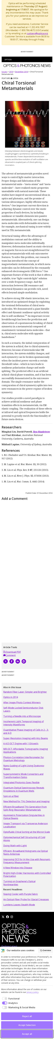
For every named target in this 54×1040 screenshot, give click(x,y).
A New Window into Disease (17, 867)
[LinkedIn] (18, 661)
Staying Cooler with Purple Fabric (20, 894)
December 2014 (21, 71)
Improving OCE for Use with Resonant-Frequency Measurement (27, 861)
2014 (11, 71)
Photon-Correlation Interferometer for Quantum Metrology (23, 759)
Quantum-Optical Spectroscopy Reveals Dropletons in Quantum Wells (23, 789)
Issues (4, 71)
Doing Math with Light (15, 845)
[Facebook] (11, 661)
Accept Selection (27, 1025)
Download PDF (13, 651)
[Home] (19, 933)
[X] (5, 661)
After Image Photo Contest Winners (22, 702)
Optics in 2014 (10, 697)
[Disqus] (27, 535)
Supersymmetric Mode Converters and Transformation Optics (23, 776)
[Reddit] (24, 661)
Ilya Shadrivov (41, 431)
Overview (47, 950)
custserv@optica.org (37, 33)
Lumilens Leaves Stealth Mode (19, 904)
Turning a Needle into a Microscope (22, 716)
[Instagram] (12, 916)
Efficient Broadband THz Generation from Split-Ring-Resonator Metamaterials (25, 808)
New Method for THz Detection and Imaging (26, 801)
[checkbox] (10, 998)
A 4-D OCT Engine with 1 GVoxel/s (20, 743)
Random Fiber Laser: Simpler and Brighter (25, 691)
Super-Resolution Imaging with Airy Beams (25, 738)
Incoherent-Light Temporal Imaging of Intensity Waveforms (23, 723)
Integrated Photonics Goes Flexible (21, 782)
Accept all (27, 1033)
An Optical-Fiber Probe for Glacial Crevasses (26, 899)
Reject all (27, 1016)
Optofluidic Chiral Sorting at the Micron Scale (26, 831)
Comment (11, 655)
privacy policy (32, 992)
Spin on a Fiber (11, 796)
